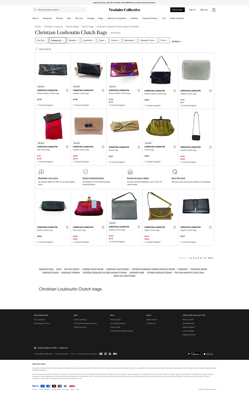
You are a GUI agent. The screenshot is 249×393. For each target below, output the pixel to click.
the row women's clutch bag (189, 272)
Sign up (204, 9)
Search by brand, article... (49, 9)
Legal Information (62, 354)
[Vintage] (96, 18)
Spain (72, 389)
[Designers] (54, 18)
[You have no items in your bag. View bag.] (214, 10)
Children (134, 18)
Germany (66, 389)
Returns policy (80, 327)
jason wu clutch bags (124, 275)
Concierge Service (42, 323)
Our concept (39, 319)
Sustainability (188, 323)
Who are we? (188, 319)
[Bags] (105, 18)
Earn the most (178, 178)
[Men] (73, 18)
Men (69, 18)
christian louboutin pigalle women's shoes (153, 269)
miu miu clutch (71, 269)
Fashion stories (189, 334)
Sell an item (177, 9)
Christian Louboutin (53, 26)
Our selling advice (118, 323)
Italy (77, 389)
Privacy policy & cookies (87, 354)
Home (38, 26)
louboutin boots (50, 272)
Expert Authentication (93, 178)
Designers (47, 18)
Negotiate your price (48, 178)
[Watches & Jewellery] (128, 18)
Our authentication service (85, 323)
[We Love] (85, 18)
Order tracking (80, 319)
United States (56, 389)
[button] (214, 10)
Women (59, 18)
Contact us (151, 323)
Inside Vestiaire (177, 18)
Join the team (188, 331)
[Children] (140, 18)
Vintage (90, 18)
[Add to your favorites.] (67, 90)
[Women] (65, 18)
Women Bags (72, 26)
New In (35, 18)
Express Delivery (150, 18)
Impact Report (189, 327)
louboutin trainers (70, 272)
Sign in (192, 9)
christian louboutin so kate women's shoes (105, 272)
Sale (164, 18)
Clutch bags (88, 26)
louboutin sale (137, 272)
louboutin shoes (199, 269)
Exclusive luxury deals (138, 178)
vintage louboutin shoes (159, 272)
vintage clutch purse (92, 269)
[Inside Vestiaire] (186, 18)
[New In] (41, 18)
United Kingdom (44, 389)
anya (58, 269)
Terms (73, 354)
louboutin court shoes (117, 269)
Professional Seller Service (121, 331)
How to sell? (115, 319)
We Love (79, 18)
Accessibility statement (43, 354)
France (34, 389)
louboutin (183, 269)
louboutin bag (46, 269)
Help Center (152, 319)
